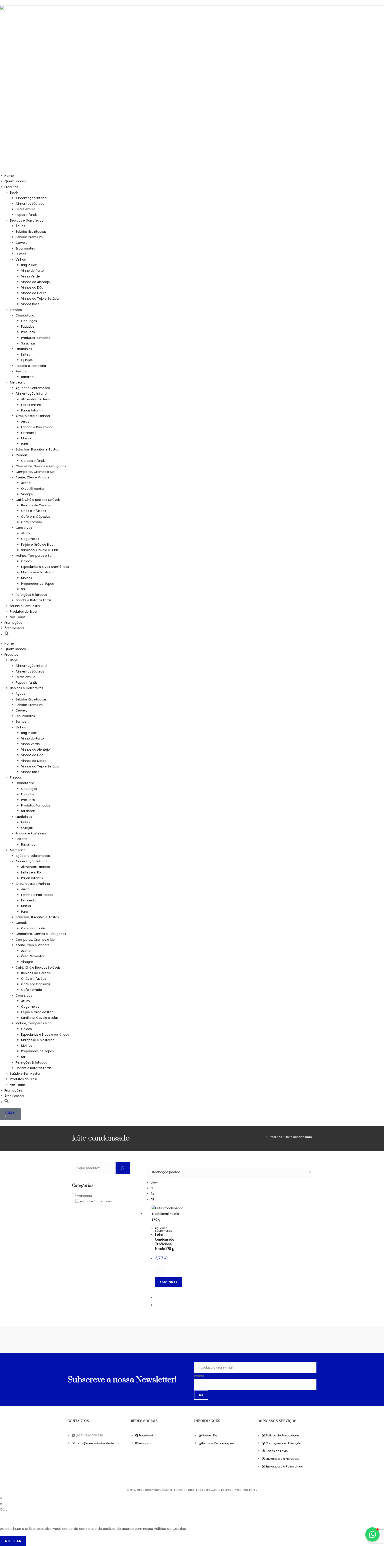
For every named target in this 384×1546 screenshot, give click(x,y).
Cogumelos (30, 539)
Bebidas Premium (29, 237)
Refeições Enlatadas (31, 594)
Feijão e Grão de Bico (37, 544)
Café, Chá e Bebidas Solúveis (38, 500)
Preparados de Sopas (37, 583)
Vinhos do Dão (32, 287)
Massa (26, 438)
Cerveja (22, 242)
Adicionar (169, 1282)
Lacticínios (24, 349)
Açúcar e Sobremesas (33, 388)
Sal (23, 589)
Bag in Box (29, 265)
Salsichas (28, 343)
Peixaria (21, 371)
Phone (199, 1376)
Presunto (28, 332)
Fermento (28, 433)
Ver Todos (18, 617)
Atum (25, 533)
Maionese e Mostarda (37, 572)
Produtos (11, 187)
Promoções (13, 622)
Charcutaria (25, 315)
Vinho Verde (30, 276)
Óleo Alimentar (32, 488)
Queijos (27, 360)
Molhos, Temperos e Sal (34, 555)
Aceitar (13, 1541)
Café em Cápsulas (35, 516)
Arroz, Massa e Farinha (33, 416)
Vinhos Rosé (30, 304)
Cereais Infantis (33, 460)
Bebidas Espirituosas (31, 231)
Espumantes (25, 248)
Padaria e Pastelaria (31, 366)
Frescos (16, 310)
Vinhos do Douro (33, 293)
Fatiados (27, 326)
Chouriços (29, 321)
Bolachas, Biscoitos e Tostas (37, 449)
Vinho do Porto (32, 270)
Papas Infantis (26, 214)
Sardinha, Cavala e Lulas (39, 550)
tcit (252, 1490)
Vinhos (21, 259)
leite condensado (299, 1137)
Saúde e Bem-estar (25, 606)
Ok (201, 1395)
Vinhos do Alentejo (35, 282)
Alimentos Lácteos (30, 203)
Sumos (21, 254)
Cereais (21, 455)
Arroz (25, 421)
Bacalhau (28, 377)
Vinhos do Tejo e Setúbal (40, 298)
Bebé (14, 192)
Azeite (26, 483)
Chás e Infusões (33, 511)
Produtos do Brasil (23, 611)
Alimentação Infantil (31, 198)
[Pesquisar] (122, 1168)
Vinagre (27, 494)
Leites (25, 354)
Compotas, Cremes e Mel (35, 472)
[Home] (263, 1137)
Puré (24, 444)
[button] (6, 634)
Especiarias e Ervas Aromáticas (45, 567)
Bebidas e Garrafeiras (26, 220)
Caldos (26, 561)
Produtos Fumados (35, 338)
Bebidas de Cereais (36, 505)
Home (9, 175)
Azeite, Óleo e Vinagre (33, 477)
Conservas (24, 527)
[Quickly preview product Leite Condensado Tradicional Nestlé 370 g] (309, 1169)
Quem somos (15, 181)
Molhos (26, 578)
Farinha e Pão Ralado (37, 427)
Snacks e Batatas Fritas (33, 600)
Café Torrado (31, 522)
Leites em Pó (25, 209)
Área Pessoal (14, 628)
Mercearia (18, 382)
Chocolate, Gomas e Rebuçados (41, 466)
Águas (20, 226)
